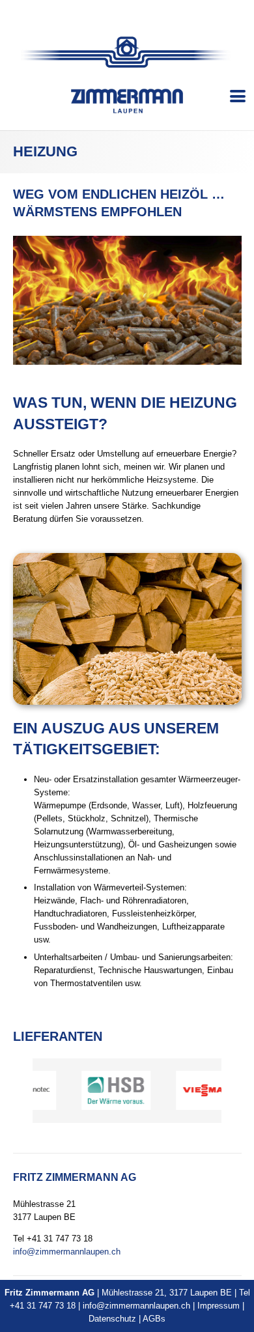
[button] (238, 96)
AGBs (154, 1319)
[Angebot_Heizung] (127, 300)
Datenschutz (112, 1319)
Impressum (218, 1306)
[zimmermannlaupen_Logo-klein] (127, 101)
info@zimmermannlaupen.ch (66, 1251)
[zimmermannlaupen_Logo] (127, 52)
